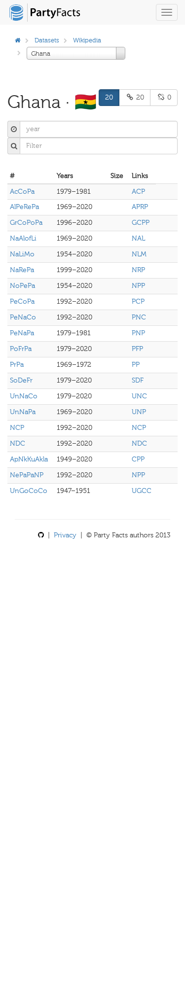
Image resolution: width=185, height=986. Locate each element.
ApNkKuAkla (29, 459)
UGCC (141, 491)
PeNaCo (23, 317)
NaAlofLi (23, 238)
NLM (139, 254)
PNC (139, 317)
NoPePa (22, 286)
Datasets (47, 40)
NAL (138, 238)
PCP (138, 301)
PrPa (17, 364)
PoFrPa (21, 349)
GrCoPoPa (26, 222)
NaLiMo (22, 254)
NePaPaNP (26, 475)
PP (136, 364)
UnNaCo (23, 396)
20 (109, 97)
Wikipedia (87, 40)
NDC (17, 443)
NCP (17, 427)
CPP (138, 459)
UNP (139, 412)
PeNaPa (22, 333)
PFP (137, 349)
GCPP (140, 222)
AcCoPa (22, 191)
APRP (140, 207)
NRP (138, 270)
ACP (138, 191)
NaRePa (22, 270)
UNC (139, 396)
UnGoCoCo (28, 491)
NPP (138, 286)
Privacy (65, 535)
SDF (138, 380)
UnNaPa (23, 412)
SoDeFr (21, 380)
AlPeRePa (24, 207)
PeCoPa (22, 301)
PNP (138, 333)
